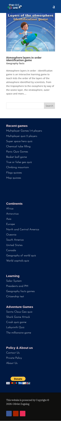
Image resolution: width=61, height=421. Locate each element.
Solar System (14, 281)
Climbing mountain (17, 167)
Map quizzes (13, 178)
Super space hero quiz (19, 141)
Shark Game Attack (18, 317)
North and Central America (22, 229)
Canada (11, 250)
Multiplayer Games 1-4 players (24, 130)
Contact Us (13, 352)
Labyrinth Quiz (15, 327)
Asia (8, 219)
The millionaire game (18, 332)
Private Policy (14, 358)
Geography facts (15, 63)
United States (14, 245)
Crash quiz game (16, 322)
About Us (11, 363)
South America (15, 239)
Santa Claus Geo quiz (19, 311)
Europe (10, 224)
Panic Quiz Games (17, 151)
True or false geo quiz (19, 162)
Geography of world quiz (21, 255)
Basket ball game (16, 157)
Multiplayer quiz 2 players (21, 136)
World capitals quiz (17, 260)
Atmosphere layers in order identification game (23, 59)
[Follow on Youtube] (16, 413)
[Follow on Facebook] (9, 413)
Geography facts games (20, 291)
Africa (10, 208)
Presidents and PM (17, 286)
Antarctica (12, 213)
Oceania (11, 234)
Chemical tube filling (18, 146)
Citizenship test (15, 296)
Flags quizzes (14, 172)
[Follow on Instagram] (22, 413)
